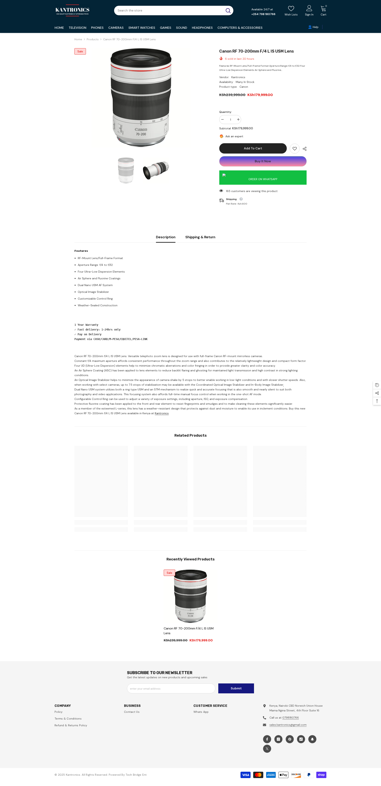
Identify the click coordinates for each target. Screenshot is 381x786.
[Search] (173, 10)
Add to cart (253, 148)
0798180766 (290, 717)
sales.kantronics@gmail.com (288, 724)
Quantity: (225, 112)
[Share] (303, 149)
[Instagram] (278, 739)
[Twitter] (267, 749)
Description (165, 237)
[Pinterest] (290, 739)
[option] (141, 97)
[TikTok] (301, 739)
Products (93, 39)
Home (78, 39)
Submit (236, 688)
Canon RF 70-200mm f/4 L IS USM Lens (189, 630)
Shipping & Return (200, 237)
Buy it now (263, 161)
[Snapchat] (312, 739)
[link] (295, 149)
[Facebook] (267, 739)
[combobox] (168, 10)
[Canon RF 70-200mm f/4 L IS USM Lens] (190, 596)
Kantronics (238, 77)
